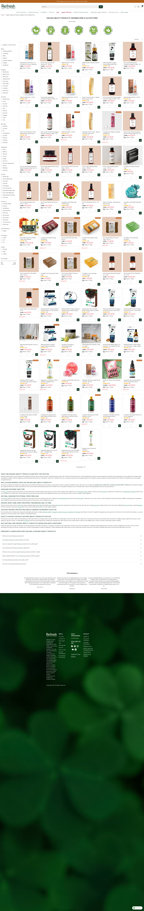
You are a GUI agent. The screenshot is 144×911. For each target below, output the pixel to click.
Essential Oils (6, 79)
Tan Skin (5, 128)
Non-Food (5, 90)
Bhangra (5, 168)
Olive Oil (5, 161)
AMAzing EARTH (7, 51)
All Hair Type (6, 99)
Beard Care (6, 72)
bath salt (58, 505)
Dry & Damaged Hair (8, 192)
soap (49, 505)
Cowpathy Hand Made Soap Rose (70, 380)
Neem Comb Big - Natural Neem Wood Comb (111, 203)
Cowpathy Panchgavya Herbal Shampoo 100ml (90, 415)
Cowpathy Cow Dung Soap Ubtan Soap (49, 274)
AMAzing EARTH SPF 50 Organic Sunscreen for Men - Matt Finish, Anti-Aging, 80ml (132, 309)
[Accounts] (138, 7)
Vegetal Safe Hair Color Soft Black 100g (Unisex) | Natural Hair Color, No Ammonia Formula (70, 451)
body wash (39, 505)
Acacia (4, 165)
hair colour (80, 498)
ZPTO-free (5, 224)
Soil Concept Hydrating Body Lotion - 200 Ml (89, 167)
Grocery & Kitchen (21, 12)
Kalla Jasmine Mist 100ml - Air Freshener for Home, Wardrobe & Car (29, 63)
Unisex (4, 254)
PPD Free (5, 213)
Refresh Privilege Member (80, 12)
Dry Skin (5, 135)
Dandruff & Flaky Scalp (9, 190)
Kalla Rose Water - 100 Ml (68, 132)
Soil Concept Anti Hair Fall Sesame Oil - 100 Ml (47, 63)
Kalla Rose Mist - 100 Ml (68, 62)
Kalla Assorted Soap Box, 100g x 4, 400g (29, 345)
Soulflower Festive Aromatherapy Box (111, 380)
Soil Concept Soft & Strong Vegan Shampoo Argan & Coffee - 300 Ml (112, 98)
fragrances (139, 505)
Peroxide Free (6, 210)
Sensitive (5, 142)
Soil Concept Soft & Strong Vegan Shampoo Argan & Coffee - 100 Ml (49, 132)
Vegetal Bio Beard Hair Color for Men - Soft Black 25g (49, 451)
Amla (4, 149)
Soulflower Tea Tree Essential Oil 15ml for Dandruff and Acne (132, 380)
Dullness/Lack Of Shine (9, 195)
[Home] (8, 7)
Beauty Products (33, 12)
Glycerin (5, 154)
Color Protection (7, 188)
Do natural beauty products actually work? (15, 560)
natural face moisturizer (130, 491)
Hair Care (5, 181)
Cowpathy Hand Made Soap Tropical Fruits (69, 203)
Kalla (4, 55)
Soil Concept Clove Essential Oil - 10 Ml (28, 309)
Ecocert (5, 206)
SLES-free (5, 220)
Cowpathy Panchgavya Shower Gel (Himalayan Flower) (111, 415)
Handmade (6, 208)
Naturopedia (124, 12)
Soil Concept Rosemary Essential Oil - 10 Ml (111, 274)
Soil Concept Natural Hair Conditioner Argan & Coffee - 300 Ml (132, 63)
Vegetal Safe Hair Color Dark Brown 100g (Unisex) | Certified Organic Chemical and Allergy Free (90, 309)
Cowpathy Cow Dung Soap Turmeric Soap (89, 274)
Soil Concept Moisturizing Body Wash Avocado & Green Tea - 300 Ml (132, 132)
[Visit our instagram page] (78, 646)
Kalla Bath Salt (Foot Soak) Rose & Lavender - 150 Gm (91, 380)
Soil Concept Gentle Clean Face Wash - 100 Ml (70, 167)
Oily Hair (5, 113)
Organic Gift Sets (66, 12)
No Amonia (6, 215)
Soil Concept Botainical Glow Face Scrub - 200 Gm (50, 167)
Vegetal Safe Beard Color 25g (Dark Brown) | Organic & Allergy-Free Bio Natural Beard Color (28, 451)
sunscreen (96, 505)
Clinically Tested (7, 203)
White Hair (6, 176)
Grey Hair (5, 197)
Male (4, 251)
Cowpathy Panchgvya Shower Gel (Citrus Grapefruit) (133, 415)
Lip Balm (5, 88)
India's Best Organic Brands (98, 12)
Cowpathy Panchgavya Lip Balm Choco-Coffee (28, 415)
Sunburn (5, 183)
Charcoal (5, 170)
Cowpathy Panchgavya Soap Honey (89, 238)
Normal (5, 110)
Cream (4, 237)
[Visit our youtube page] (73, 649)
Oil (3, 242)
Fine (4, 108)
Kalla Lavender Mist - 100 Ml (27, 97)
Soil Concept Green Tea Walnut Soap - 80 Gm (28, 274)
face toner (104, 491)
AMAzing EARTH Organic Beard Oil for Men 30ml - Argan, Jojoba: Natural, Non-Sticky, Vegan (132, 345)
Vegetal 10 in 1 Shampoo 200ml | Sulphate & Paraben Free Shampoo (49, 381)
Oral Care (51, 12)
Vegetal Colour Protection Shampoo (89, 449)
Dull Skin (5, 126)
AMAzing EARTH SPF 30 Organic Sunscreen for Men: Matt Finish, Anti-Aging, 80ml (112, 309)
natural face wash (82, 491)
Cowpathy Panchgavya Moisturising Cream (68, 345)
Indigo (4, 158)
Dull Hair (5, 106)
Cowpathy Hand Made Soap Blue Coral (132, 203)
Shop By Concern (113, 12)
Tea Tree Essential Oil (8, 163)
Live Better (43, 12)
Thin (4, 120)
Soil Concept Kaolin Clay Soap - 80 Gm (70, 238)
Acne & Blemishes (7, 179)
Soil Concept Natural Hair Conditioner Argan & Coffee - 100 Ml (49, 98)
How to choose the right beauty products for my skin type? (20, 544)
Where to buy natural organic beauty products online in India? (21, 552)
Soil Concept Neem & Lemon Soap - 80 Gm (110, 238)
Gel (4, 240)
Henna (4, 156)
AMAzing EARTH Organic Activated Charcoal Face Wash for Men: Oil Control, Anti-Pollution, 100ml (29, 381)
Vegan (4, 231)
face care (5, 491)
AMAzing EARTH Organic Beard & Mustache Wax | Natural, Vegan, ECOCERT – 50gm (70, 309)
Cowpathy (5, 53)
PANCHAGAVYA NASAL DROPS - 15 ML (91, 63)
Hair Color (5, 86)
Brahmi (5, 151)
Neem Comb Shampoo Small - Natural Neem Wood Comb (28, 132)
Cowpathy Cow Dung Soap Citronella (131, 238)
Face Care (5, 81)
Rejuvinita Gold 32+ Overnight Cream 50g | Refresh (28, 238)
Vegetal (5, 62)
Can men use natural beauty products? (14, 564)
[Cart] (36, 71)
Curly (4, 101)
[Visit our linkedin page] (75, 649)
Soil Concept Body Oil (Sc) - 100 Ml (90, 203)
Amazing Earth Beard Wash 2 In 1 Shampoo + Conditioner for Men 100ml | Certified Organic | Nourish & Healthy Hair (112, 345)
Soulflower (5, 65)
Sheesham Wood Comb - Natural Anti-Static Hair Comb (91, 132)
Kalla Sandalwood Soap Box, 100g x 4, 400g (91, 345)
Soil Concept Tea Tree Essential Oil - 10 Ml (132, 274)
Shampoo (5, 93)
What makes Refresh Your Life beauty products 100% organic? (21, 556)
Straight (5, 115)
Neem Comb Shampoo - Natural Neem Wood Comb (90, 98)
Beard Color (6, 74)
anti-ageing (26, 520)
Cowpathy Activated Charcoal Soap (131, 167)
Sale (57, 12)
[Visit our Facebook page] (72, 646)
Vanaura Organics (7, 60)
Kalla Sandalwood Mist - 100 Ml (132, 97)
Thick (4, 117)
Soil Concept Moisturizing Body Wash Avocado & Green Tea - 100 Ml (29, 167)
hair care (5, 498)
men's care (126, 505)
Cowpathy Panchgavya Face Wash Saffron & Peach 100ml (48, 415)
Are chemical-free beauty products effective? (16, 548)
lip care (20, 507)
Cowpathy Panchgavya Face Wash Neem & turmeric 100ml (70, 415)
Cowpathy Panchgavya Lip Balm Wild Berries (111, 132)
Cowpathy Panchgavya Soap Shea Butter (48, 238)
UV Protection (6, 222)
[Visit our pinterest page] (75, 646)
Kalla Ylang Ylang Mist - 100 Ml (69, 97)
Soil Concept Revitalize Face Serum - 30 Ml (27, 203)
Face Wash (6, 83)
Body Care (5, 76)
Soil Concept (64, 512)
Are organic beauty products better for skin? (15, 540)
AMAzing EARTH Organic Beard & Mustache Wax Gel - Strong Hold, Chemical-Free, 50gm (50, 309)
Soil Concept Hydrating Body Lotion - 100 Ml (110, 167)
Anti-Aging (6, 185)
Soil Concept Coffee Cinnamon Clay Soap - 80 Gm (70, 274)
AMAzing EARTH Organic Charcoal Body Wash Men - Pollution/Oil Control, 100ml (110, 63)
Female (5, 249)
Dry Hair (5, 103)
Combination (6, 133)
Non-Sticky (6, 217)
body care (20, 505)
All (3, 131)
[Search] (101, 6)
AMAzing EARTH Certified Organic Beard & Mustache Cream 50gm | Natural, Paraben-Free (49, 345)
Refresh (5, 58)
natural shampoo (63, 498)
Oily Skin (5, 140)
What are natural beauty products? (13, 536)
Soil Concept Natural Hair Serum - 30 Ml (49, 203)
